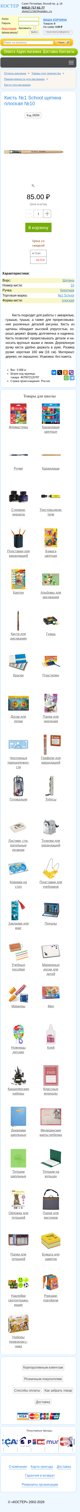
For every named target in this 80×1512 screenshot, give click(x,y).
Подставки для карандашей (18, 538)
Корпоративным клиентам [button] (43, 1367)
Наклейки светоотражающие (18, 1283)
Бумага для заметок (51, 1241)
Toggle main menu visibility (71, 62)
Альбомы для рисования (51, 579)
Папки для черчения (51, 704)
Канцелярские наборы (18, 1076)
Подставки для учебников (51, 869)
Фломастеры (18, 414)
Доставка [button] (43, 1402)
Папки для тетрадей (18, 1241)
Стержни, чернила (18, 497)
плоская (68, 300)
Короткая (67, 290)
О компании (18, 1466)
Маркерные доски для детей (51, 952)
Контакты (66, 51)
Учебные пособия (18, 952)
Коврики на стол (18, 869)
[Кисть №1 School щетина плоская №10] (33, 152)
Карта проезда (42, 1466)
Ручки (18, 455)
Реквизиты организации (40, 1484)
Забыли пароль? (10, 32)
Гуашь (51, 621)
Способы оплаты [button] (27, 1390)
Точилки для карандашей (51, 828)
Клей (51, 1034)
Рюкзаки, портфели (51, 1283)
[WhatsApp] (66, 377)
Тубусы (51, 786)
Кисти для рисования (18, 621)
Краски (18, 662)
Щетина (68, 280)
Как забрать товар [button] (58, 1390)
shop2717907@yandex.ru (37, 11)
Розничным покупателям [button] (43, 1379)
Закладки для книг (18, 910)
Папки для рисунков (51, 1200)
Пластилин (51, 662)
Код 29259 (33, 115)
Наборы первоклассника (18, 1324)
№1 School (66, 295)
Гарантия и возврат (40, 1475)
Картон (18, 579)
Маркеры (18, 993)
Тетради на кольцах (51, 1159)
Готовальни (18, 786)
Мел (51, 993)
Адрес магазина (29, 51)
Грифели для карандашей (51, 745)
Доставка (50, 51)
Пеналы (51, 910)
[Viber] (71, 372)
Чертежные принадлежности (18, 745)
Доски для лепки (18, 704)
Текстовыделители (51, 497)
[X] (59, 372)
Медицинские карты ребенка (51, 1117)
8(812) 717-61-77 (33, 7)
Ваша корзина (55, 19)
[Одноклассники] (65, 372)
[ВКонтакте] (53, 372)
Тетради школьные (18, 1159)
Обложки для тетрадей (18, 1200)
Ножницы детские (18, 1034)
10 (72, 285)
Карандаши (51, 455)
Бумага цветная (51, 538)
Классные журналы (51, 1076)
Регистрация (9, 28)
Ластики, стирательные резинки (18, 828)
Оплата (9, 51)
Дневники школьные (18, 1117)
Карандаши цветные (51, 414)
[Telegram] (72, 377)
